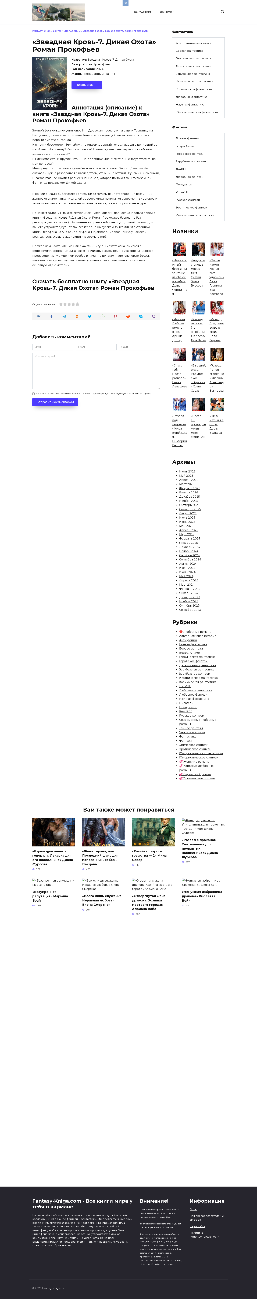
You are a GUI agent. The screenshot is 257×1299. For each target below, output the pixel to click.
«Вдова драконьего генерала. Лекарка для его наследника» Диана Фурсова (52, 857)
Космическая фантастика (194, 89)
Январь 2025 (188, 542)
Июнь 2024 (187, 572)
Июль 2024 (187, 568)
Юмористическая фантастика (197, 112)
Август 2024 (188, 563)
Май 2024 (186, 576)
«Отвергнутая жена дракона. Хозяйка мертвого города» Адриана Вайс (149, 902)
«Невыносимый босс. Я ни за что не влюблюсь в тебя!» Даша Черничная (179, 277)
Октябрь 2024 (189, 555)
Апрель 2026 (188, 480)
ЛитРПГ (181, 169)
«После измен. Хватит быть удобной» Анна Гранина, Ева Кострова (216, 277)
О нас (193, 1209)
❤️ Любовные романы (195, 631)
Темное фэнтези (191, 728)
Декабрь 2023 (189, 597)
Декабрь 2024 (189, 547)
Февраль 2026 (189, 488)
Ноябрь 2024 (188, 551)
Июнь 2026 (187, 471)
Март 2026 (186, 484)
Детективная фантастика (193, 66)
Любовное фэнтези (190, 176)
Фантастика (142, 12)
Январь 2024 (188, 593)
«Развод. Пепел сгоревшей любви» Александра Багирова (216, 378)
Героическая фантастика (193, 58)
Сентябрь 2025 (190, 509)
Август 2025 (188, 513)
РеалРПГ (109, 73)
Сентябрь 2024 (190, 559)
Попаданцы (73, 31)
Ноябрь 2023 (188, 601)
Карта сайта (197, 1226)
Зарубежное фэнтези (191, 161)
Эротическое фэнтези (191, 207)
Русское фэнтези (188, 199)
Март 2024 (186, 584)
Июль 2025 (187, 517)
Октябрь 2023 (189, 605)
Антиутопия (188, 640)
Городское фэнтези (190, 153)
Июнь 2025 (187, 521)
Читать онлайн (87, 84)
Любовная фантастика (192, 96)
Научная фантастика (190, 104)
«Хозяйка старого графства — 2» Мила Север (149, 855)
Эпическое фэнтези (193, 745)
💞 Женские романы (194, 761)
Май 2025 (186, 526)
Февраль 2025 (189, 538)
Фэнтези (166, 12)
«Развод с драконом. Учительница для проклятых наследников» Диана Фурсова (200, 848)
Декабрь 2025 (189, 496)
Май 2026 (186, 475)
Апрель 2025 (188, 530)
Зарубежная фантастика (193, 73)
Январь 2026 (188, 492)
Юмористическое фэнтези (195, 215)
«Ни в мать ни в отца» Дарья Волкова (216, 424)
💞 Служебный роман (195, 774)
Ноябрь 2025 (188, 500)
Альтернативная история (193, 43)
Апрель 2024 (188, 580)
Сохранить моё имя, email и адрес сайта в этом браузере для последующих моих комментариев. (94, 393)
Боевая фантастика (189, 50)
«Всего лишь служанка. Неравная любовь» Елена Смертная (102, 900)
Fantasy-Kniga (41, 31)
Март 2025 (186, 534)
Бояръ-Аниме (185, 146)
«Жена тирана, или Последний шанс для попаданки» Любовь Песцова (100, 857)
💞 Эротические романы (197, 778)
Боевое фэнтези (187, 138)
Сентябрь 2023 (190, 609)
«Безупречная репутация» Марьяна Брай (50, 896)
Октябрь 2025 (189, 505)
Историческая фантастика (194, 81)
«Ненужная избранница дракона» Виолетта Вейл (202, 896)
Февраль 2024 (189, 588)
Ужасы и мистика (192, 732)
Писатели (186, 703)
